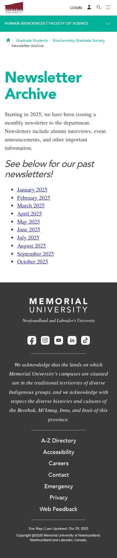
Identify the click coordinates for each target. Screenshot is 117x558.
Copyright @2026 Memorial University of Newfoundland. (58, 534)
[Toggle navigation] (108, 8)
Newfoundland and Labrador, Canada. (58, 539)
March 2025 (31, 205)
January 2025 (32, 189)
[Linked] (72, 340)
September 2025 (35, 253)
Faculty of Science (68, 23)
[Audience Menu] (89, 8)
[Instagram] (45, 340)
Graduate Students (32, 40)
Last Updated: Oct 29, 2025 (66, 529)
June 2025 (28, 229)
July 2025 (28, 237)
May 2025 (28, 221)
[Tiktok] (85, 340)
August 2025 (31, 245)
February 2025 (33, 197)
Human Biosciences (25, 23)
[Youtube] (58, 340)
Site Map (36, 529)
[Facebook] (31, 340)
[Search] (99, 8)
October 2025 (32, 261)
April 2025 (29, 213)
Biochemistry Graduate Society (79, 40)
